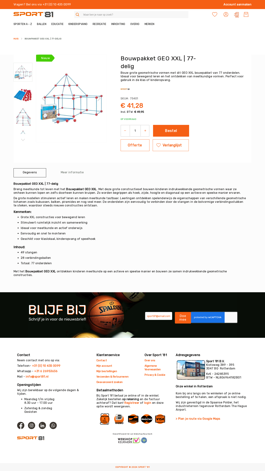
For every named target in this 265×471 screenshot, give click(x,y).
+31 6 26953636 (46, 371)
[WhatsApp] (53, 425)
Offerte (135, 145)
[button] (226, 14)
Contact (101, 360)
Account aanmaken (237, 4)
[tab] (30, 172)
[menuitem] (24, 24)
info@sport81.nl (37, 376)
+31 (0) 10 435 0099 (46, 365)
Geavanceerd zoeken (109, 382)
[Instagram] (31, 425)
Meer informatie (72, 172)
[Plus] (146, 131)
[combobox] (131, 14)
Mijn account (104, 365)
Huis (16, 38)
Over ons (150, 360)
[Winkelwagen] (246, 14)
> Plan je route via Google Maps (198, 418)
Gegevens (30, 172)
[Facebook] (20, 425)
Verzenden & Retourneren (112, 376)
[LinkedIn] (42, 425)
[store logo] (33, 14)
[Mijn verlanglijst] (214, 14)
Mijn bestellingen (106, 371)
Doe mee (183, 318)
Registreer (131, 402)
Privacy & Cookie (155, 374)
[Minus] (124, 131)
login (147, 402)
